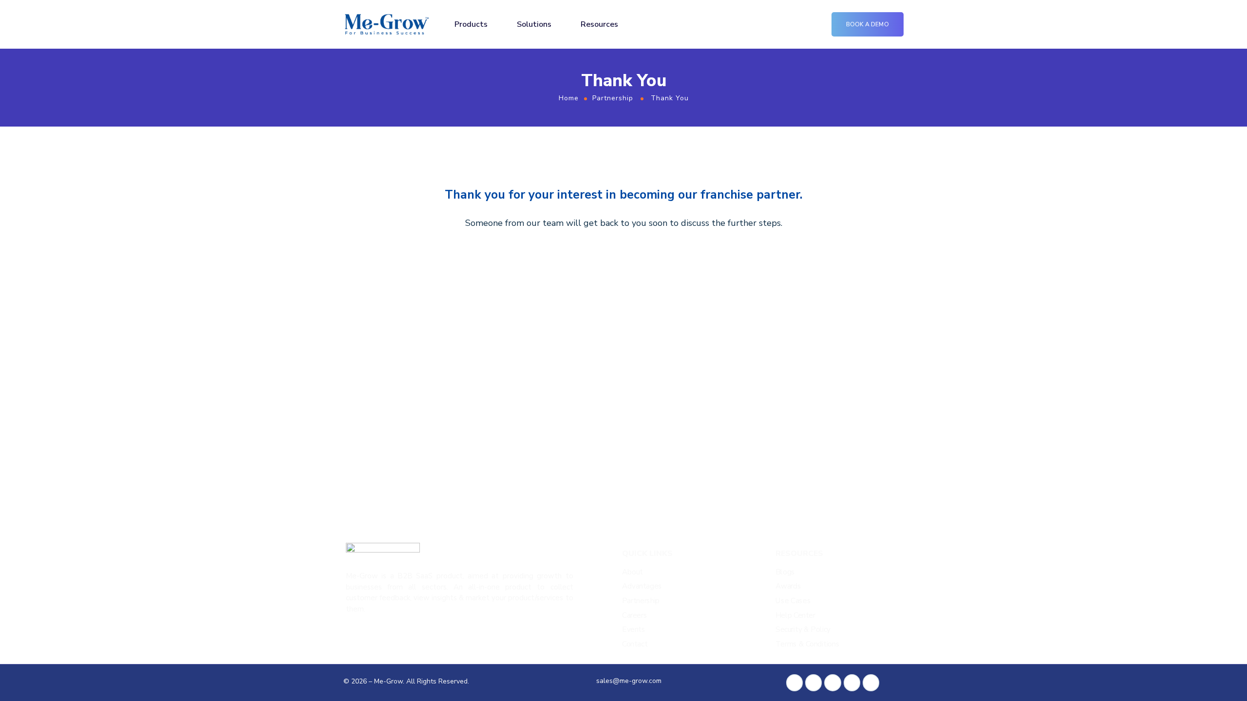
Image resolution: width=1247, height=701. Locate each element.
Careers (634, 615)
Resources (599, 24)
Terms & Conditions (807, 644)
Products (471, 24)
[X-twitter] (832, 682)
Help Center (795, 615)
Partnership (612, 98)
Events (633, 630)
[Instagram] (852, 682)
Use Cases (793, 601)
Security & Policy (803, 630)
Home (569, 98)
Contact (634, 644)
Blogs (785, 572)
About (632, 572)
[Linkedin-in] (813, 682)
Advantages (642, 586)
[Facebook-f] (794, 682)
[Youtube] (871, 682)
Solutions (534, 24)
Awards (788, 586)
